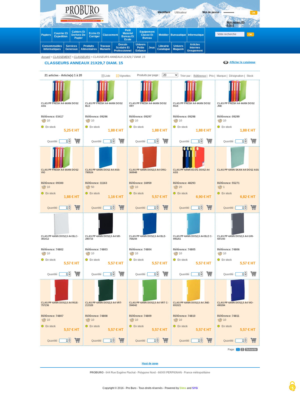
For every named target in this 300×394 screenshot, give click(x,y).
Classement (110, 34)
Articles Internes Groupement (195, 47)
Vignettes (124, 75)
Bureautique (178, 34)
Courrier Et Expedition (61, 35)
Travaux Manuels (105, 48)
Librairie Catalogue (163, 48)
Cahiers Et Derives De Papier (78, 34)
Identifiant (164, 12)
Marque (221, 75)
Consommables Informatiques (52, 48)
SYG (195, 388)
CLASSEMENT (62, 57)
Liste (107, 75)
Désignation (236, 75)
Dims (183, 388)
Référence (199, 75)
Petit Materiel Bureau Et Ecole (127, 35)
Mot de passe (210, 12)
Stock (250, 75)
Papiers (46, 34)
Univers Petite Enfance (141, 47)
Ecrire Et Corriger (94, 35)
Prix (211, 75)
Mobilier (164, 34)
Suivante (251, 349)
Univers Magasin (178, 48)
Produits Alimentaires (89, 48)
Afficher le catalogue (242, 62)
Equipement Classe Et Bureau (147, 34)
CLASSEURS (82, 57)
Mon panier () (235, 24)
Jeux (152, 47)
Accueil (45, 57)
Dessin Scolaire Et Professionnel (122, 47)
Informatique (196, 34)
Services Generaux (71, 48)
